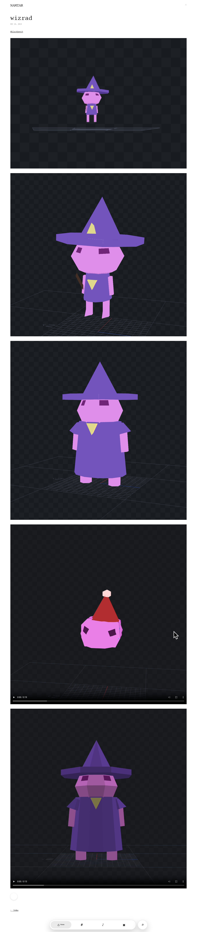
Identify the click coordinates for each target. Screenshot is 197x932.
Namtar (16, 5)
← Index (14, 910)
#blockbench (16, 32)
